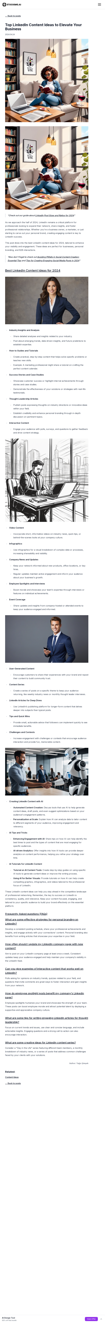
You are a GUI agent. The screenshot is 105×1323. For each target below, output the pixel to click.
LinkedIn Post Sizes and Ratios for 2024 (54, 215)
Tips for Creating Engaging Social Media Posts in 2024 (52, 260)
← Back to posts (13, 16)
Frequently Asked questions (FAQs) (26, 913)
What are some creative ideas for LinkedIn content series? (40, 1042)
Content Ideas (12, 1077)
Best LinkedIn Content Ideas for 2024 (32, 270)
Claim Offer (91, 1319)
